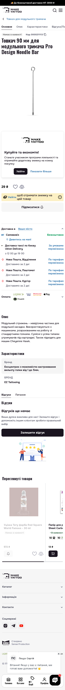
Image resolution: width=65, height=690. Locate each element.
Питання (20, 394)
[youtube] (21, 626)
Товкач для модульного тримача (26, 19)
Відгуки (6, 394)
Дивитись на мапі (20, 239)
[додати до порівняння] (22, 187)
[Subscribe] (8, 553)
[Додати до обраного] (15, 187)
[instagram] (5, 626)
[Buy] (53, 553)
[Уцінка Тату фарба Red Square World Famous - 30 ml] (24, 502)
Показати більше (40, 171)
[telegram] (13, 626)
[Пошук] (55, 10)
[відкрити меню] (60, 10)
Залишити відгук (33, 432)
